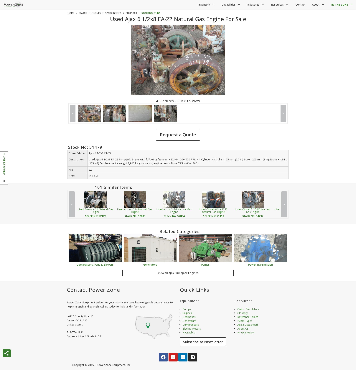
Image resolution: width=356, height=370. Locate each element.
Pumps (205, 264)
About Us (242, 328)
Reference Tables (247, 317)
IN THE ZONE (342, 4)
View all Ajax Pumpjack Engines (178, 273)
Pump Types (244, 321)
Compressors (191, 324)
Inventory (206, 4)
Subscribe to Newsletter (203, 342)
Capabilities (231, 4)
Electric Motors (192, 328)
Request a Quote (178, 134)
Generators (150, 264)
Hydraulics (189, 332)
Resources (280, 4)
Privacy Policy (245, 332)
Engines (187, 313)
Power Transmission (260, 264)
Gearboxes (189, 317)
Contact (300, 4)
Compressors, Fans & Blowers (95, 264)
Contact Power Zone (93, 289)
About (318, 4)
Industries (255, 4)
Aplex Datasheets (247, 324)
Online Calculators (248, 309)
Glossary (242, 313)
